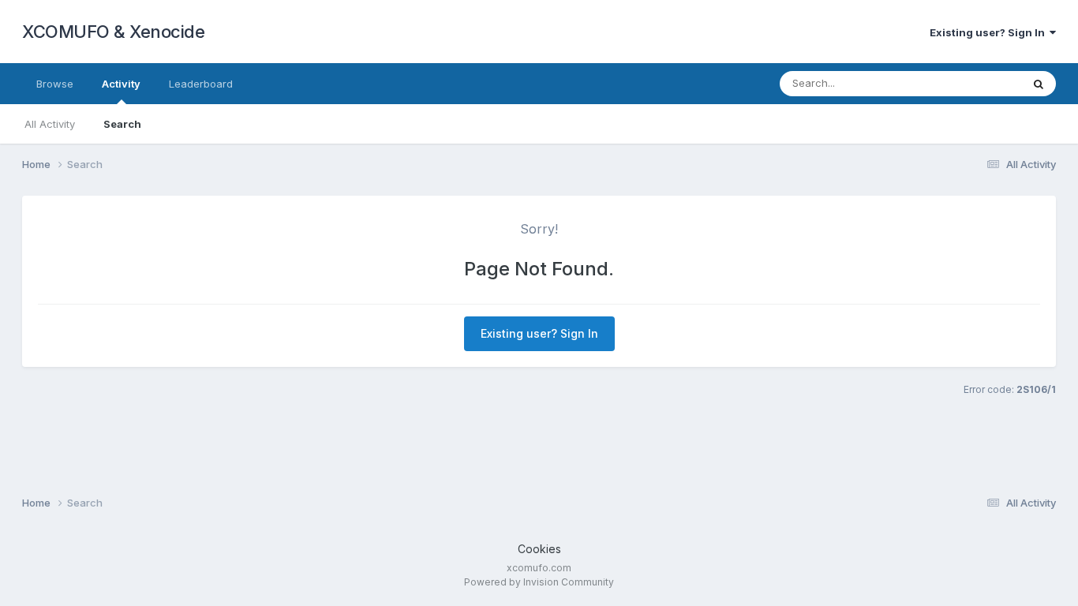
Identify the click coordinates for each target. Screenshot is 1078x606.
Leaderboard (201, 83)
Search (122, 124)
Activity (121, 83)
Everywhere (972, 83)
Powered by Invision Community (539, 582)
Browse (54, 83)
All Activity (49, 124)
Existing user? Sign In (990, 32)
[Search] (1038, 83)
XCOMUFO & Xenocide (113, 31)
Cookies (539, 549)
